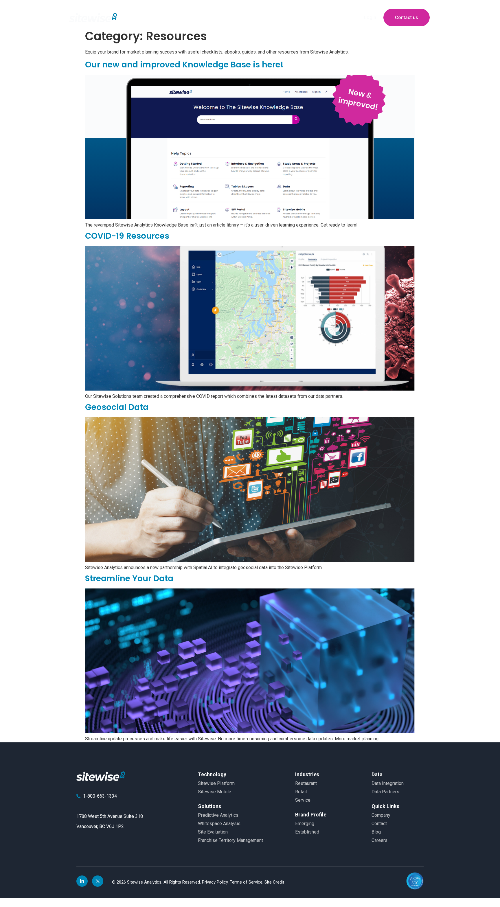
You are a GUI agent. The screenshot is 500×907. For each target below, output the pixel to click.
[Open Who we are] (166, 17)
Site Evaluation (213, 832)
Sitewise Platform (216, 783)
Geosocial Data (116, 407)
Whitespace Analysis (219, 823)
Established (307, 832)
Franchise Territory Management (230, 840)
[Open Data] (276, 17)
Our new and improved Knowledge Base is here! (184, 64)
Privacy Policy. (216, 882)
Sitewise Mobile (214, 791)
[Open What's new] (313, 17)
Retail (301, 791)
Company (381, 815)
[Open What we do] (203, 17)
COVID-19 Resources (127, 236)
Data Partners (385, 791)
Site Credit (274, 882)
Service (302, 800)
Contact (379, 823)
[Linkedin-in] (82, 881)
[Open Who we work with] (254, 17)
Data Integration (388, 783)
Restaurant (306, 783)
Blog (376, 832)
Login (370, 17)
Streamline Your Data (129, 578)
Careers (379, 840)
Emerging (304, 823)
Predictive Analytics (218, 815)
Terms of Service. (247, 882)
